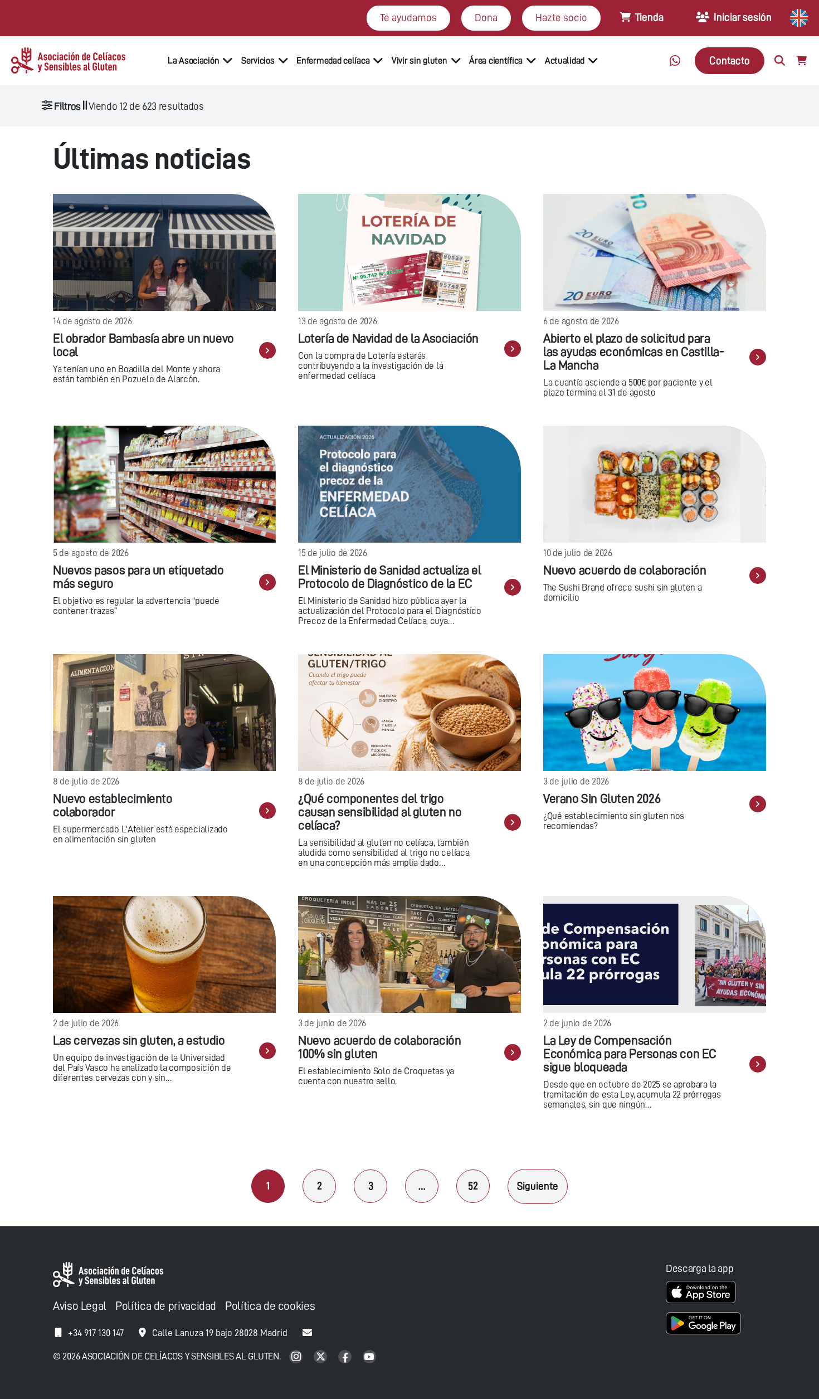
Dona (486, 17)
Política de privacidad (165, 1306)
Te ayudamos (408, 17)
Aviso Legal (79, 1306)
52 (473, 1186)
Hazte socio (561, 17)
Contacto (729, 60)
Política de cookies (270, 1306)
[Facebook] (346, 1357)
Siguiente (537, 1186)
